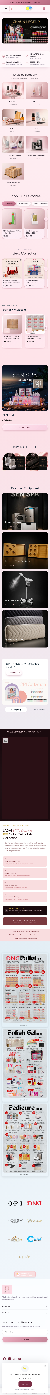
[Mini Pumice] (12, 982)
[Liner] (26, 968)
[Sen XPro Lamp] (38, 1116)
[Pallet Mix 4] (39, 998)
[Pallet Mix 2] (11, 998)
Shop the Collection (25, 427)
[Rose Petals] (39, 1126)
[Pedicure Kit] (40, 968)
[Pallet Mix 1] (39, 982)
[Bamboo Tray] (24, 1156)
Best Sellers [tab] (9, 204)
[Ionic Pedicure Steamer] (25, 589)
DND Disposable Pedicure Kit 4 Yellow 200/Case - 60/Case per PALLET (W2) (34, 337)
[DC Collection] (15, 1080)
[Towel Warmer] (25, 511)
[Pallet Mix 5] (12, 1015)
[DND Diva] (16, 1092)
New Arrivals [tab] (23, 204)
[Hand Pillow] (11, 1167)
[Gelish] (35, 1043)
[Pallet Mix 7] (39, 1015)
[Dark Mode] (29, 8)
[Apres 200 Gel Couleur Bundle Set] (25, 30)
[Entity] (15, 1057)
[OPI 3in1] (35, 1092)
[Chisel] (15, 1043)
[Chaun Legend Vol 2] (15, 1069)
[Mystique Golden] (38, 1137)
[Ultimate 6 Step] (38, 1147)
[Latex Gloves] (12, 968)
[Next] (46, 219)
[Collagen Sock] (25, 1147)
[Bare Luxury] (12, 1137)
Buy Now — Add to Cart (25, 921)
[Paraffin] (25, 982)
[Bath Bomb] (12, 1116)
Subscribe (25, 1339)
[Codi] (25, 1137)
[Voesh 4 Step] (26, 1126)
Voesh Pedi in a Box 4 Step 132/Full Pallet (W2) (12, 337)
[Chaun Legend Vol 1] (35, 1069)
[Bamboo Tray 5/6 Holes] (25, 550)
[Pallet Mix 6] (25, 1015)
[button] (5, 8)
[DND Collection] (35, 1080)
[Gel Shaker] (11, 1156)
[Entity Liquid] (12, 1126)
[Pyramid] (34, 1056)
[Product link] (12, 331)
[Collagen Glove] (11, 1147)
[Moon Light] (24, 1167)
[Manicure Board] (25, 629)
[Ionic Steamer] (25, 1116)
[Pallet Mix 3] (25, 998)
